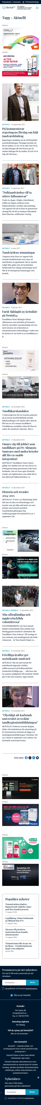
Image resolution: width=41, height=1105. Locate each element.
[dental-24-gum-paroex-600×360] (20, 848)
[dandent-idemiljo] (20, 387)
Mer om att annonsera (19, 1034)
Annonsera (17, 2)
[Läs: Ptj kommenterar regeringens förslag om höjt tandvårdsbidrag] (20, 102)
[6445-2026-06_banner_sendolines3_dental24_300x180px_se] (20, 875)
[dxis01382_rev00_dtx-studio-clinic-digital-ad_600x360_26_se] (20, 788)
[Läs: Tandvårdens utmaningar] (20, 234)
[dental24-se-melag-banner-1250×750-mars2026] (20, 815)
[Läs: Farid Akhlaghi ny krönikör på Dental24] (20, 293)
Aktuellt (6, 125)
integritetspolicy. (31, 989)
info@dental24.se (19, 1013)
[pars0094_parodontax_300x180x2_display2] (20, 65)
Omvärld (14, 610)
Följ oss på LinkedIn (22, 995)
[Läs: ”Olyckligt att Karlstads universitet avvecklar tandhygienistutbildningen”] (20, 696)
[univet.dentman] (20, 541)
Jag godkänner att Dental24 (21, 989)
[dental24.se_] (20, 38)
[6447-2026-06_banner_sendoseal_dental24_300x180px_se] (20, 360)
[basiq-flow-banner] (20, 568)
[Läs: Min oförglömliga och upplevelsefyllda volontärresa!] (20, 596)
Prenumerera (6, 2)
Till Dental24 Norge (32, 2)
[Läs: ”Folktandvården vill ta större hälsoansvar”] (20, 174)
